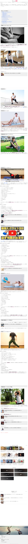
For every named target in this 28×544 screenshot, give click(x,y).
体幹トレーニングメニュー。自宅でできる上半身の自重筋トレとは (11, 501)
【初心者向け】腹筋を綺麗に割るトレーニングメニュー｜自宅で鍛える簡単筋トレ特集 (13, 494)
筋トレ (6, 2)
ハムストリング (6, 67)
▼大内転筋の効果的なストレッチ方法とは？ (7, 21)
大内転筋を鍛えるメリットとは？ (6, 15)
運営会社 (2, 535)
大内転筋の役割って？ (4, 14)
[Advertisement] (6, 438)
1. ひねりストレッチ (4, 22)
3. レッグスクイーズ (4, 20)
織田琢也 (1, 3)
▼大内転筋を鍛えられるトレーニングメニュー (7, 16)
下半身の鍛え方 (9, 2)
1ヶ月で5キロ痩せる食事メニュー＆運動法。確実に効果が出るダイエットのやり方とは (13, 497)
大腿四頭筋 (10, 67)
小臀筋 (23, 107)
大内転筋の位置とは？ (4, 13)
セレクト (2, 541)
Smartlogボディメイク (2, 2)
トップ (2, 538)
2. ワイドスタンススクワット (5, 19)
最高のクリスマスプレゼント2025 (5, 539)
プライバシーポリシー (3, 536)
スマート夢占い (3, 540)
